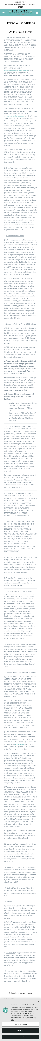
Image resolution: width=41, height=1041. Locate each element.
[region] (20, 1020)
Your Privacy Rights (20, 1024)
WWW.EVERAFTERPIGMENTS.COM (16, 71)
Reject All (20, 1031)
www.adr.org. (19, 744)
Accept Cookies (20, 1037)
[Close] (38, 1001)
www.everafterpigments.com (14, 116)
